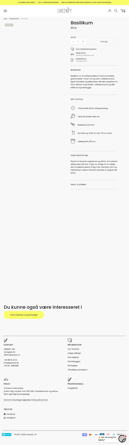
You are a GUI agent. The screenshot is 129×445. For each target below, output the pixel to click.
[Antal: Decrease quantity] (73, 41)
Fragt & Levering (78, 184)
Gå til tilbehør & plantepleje (24, 314)
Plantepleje (72, 365)
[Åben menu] (5, 11)
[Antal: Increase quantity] (83, 41)
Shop (5, 19)
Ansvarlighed (73, 357)
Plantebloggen (74, 361)
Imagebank (73, 388)
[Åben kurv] (123, 10)
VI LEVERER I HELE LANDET (27, 2)
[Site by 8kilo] (36, 435)
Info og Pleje (77, 99)
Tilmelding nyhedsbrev (78, 369)
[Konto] (109, 10)
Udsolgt (104, 41)
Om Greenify (73, 349)
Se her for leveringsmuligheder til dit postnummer (26, 400)
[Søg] (116, 11)
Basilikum (24, 19)
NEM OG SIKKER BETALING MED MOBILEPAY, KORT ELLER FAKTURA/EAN (86, 2)
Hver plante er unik (79, 155)
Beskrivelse (76, 70)
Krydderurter (14, 19)
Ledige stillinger (74, 353)
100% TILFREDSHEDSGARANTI (48, 2)
